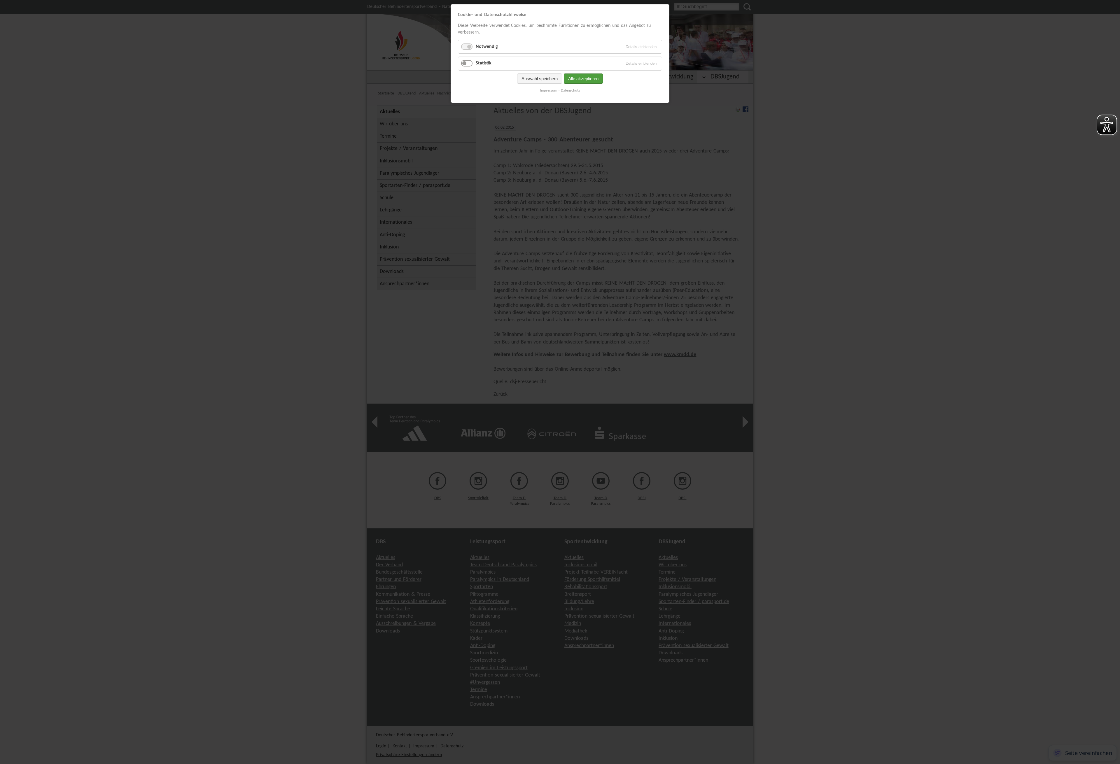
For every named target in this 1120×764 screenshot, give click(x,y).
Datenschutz (570, 90)
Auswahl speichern (540, 78)
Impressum (548, 90)
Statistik (483, 63)
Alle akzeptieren (583, 78)
